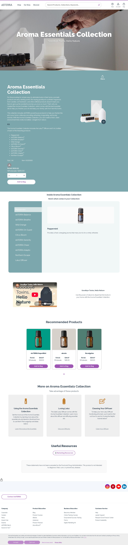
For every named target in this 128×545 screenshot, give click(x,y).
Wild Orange (15, 142)
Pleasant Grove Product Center (104, 517)
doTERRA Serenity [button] (23, 240)
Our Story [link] (27, 5)
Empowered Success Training (72, 517)
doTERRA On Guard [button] (23, 230)
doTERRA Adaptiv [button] (22, 250)
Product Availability (101, 520)
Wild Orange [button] (20, 225)
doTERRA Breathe (17, 140)
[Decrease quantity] (9, 175)
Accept (15, 542)
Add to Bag (21, 182)
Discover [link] (36, 5)
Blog (34, 512)
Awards (3, 522)
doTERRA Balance (17, 137)
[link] (112, 4)
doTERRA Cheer (17, 151)
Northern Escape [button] (22, 255)
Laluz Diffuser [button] (21, 260)
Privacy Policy (58, 542)
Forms (66, 520)
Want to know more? (47, 542)
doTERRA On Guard (18, 144)
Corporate (4, 512)
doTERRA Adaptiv (17, 153)
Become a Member (69, 512)
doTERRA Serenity (17, 149)
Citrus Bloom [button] (21, 235)
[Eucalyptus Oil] (89, 339)
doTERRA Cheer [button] (22, 245)
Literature (35, 520)
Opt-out (32, 542)
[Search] (99, 5)
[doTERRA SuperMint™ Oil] (38, 339)
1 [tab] (64, 374)
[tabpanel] (38, 349)
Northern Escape (17, 155)
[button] (9, 165)
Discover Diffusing (64, 429)
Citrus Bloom (16, 146)
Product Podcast (38, 522)
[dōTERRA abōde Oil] (64, 339)
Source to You (5, 528)
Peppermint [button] (20, 209)
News (3, 517)
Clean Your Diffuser (102, 429)
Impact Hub (4, 520)
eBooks (35, 517)
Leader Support (100, 515)
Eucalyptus (89, 353)
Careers (3, 515)
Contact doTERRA (14, 497)
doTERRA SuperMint (38, 353)
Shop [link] (19, 5)
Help (96, 512)
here (85, 537)
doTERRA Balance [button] (23, 215)
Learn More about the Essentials (25, 429)
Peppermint (15, 135)
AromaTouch (37, 525)
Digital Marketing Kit (70, 522)
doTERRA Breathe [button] (23, 220)
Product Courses (37, 515)
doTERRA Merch (6, 525)
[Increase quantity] (24, 175)
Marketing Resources (65, 453)
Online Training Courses (71, 515)
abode (64, 353)
